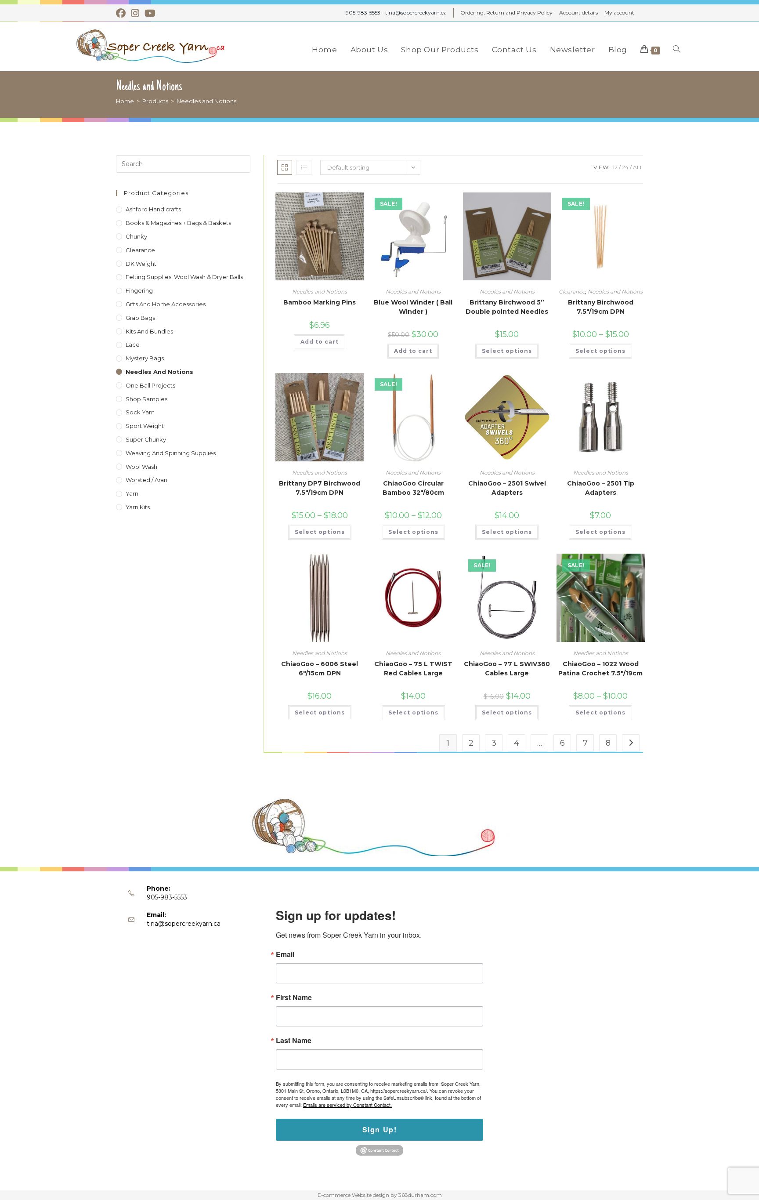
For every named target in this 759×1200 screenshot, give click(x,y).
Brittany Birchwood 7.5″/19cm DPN (600, 306)
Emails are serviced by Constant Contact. (347, 1104)
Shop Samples (146, 398)
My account (619, 12)
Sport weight (145, 425)
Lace (133, 344)
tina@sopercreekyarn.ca (183, 924)
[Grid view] (284, 167)
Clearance (572, 291)
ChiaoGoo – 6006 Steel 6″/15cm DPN (319, 668)
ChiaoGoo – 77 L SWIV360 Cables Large (507, 668)
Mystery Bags (145, 358)
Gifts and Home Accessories (166, 304)
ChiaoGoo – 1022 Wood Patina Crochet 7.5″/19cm (600, 668)
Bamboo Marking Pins (319, 302)
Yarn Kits (138, 507)
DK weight (141, 263)
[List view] (303, 167)
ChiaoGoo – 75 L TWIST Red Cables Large (413, 668)
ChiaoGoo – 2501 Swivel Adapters (507, 488)
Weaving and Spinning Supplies (171, 453)
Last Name (293, 1040)
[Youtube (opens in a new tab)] (150, 13)
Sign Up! (379, 1129)
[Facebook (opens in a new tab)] (122, 13)
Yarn (132, 493)
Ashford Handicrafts (153, 209)
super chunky (146, 439)
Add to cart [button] (319, 341)
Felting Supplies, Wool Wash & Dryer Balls (184, 276)
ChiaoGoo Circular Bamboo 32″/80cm (413, 488)
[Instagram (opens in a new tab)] (135, 13)
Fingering (139, 290)
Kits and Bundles (149, 331)
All (638, 167)
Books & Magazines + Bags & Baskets (178, 222)
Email (285, 954)
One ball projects (150, 385)
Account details (578, 12)
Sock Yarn (140, 412)
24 (625, 167)
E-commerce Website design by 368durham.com (380, 1195)
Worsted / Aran (146, 479)
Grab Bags (140, 317)
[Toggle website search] (676, 49)
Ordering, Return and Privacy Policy (506, 12)
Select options (507, 351)
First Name (294, 997)
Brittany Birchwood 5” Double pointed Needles (507, 306)
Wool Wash (141, 466)
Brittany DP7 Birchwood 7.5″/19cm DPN (319, 488)
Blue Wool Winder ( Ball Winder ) (413, 306)
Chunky (136, 236)
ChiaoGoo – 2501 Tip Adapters (600, 488)
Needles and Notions (206, 101)
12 (615, 167)
